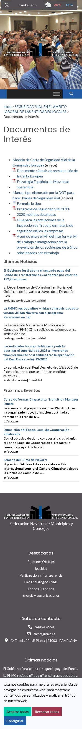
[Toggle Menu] (56, 94)
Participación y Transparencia (41, 575)
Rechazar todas (47, 711)
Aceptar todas (17, 711)
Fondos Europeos (41, 589)
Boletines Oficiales (41, 562)
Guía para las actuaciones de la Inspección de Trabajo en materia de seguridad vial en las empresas (45, 225)
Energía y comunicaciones (41, 595)
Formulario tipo (29, 203)
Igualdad (41, 568)
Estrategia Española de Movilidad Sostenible (43, 184)
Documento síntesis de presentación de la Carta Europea (47, 173)
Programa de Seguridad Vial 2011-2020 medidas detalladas (44, 211)
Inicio (7, 106)
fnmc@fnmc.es (44, 634)
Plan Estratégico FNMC (41, 582)
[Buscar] (73, 93)
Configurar (14, 721)
